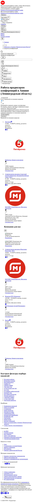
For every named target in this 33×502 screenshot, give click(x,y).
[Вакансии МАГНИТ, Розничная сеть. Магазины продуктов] (18, 196)
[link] (3, 30)
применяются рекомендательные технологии (15, 483)
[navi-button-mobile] (2, 38)
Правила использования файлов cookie (12, 13)
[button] (2, 33)
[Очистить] (3, 57)
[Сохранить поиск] (2, 62)
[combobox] (8, 54)
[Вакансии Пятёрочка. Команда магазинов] (18, 145)
